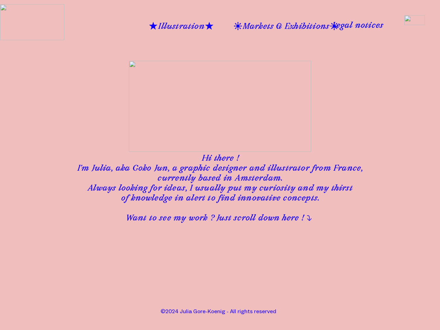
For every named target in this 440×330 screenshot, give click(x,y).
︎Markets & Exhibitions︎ (286, 27)
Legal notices (358, 26)
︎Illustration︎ (181, 27)
